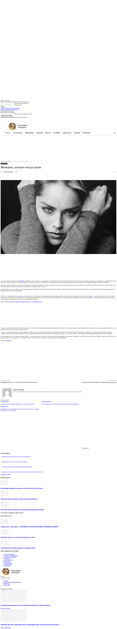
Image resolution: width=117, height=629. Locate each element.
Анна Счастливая (8, 171)
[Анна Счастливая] (2, 172)
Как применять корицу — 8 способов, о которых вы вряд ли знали (19, 382)
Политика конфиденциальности (9, 109)
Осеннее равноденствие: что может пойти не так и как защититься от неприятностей (60, 404)
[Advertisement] (58, 147)
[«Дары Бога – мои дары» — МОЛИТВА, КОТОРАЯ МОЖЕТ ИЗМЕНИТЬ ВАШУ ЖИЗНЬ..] (4, 523)
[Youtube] (115, 119)
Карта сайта (7, 585)
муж (95, 296)
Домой (2, 161)
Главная (6, 580)
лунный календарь (46, 401)
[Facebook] (107, 119)
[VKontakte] (19, 394)
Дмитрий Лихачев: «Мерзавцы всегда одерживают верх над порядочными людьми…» (30, 624)
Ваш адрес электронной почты (23, 114)
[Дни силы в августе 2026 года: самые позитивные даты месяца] (5, 506)
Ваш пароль (18, 105)
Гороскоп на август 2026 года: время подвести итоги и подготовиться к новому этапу (22, 471)
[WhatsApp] (35, 176)
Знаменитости (4, 406)
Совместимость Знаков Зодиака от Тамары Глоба (18, 548)
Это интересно (8, 161)
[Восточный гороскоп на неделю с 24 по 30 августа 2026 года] (4, 485)
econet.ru (8, 340)
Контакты (6, 583)
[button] (114, 133)
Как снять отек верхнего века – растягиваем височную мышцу (99, 382)
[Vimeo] (113, 119)
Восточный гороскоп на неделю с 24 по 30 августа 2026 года (16, 456)
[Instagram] (109, 119)
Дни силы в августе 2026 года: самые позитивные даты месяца (17, 466)
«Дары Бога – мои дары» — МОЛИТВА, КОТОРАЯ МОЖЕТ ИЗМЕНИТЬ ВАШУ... (30, 526)
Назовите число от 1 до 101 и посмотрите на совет (18, 537)
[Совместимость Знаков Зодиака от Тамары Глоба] (5, 544)
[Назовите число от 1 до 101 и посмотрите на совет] (5, 534)
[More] (41, 176)
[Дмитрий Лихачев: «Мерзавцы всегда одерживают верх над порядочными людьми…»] (13, 621)
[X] (111, 119)
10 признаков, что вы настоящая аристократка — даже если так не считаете (17, 404)
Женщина (21, 281)
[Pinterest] (29, 176)
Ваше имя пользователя (21, 103)
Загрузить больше (5, 474)
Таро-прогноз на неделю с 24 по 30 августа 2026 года (14, 461)
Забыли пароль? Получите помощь (10, 108)
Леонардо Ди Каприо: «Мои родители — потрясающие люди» (25, 301)
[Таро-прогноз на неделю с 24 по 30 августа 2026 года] (5, 495)
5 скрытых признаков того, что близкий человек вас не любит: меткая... (26, 605)
